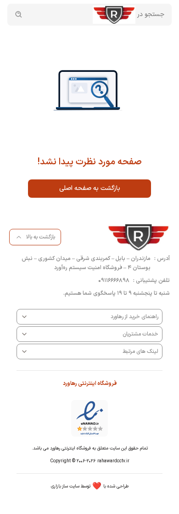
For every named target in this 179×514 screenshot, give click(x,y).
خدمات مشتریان (140, 334)
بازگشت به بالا (40, 237)
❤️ (90, 486)
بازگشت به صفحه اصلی (89, 188)
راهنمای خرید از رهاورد (134, 316)
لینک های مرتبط (140, 351)
